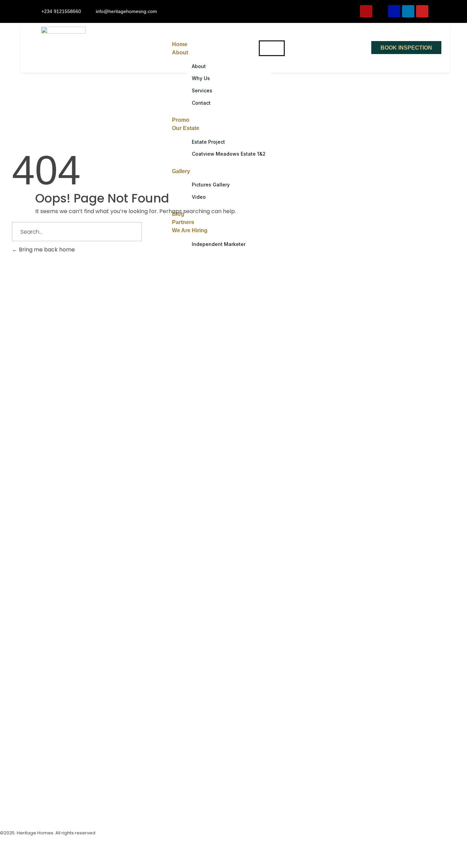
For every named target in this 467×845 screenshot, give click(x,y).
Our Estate (185, 128)
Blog (178, 214)
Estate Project (208, 142)
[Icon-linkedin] (59, 811)
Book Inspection (406, 48)
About (180, 52)
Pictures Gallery (211, 184)
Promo (180, 120)
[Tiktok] (380, 11)
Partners (183, 222)
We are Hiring (190, 230)
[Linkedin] (408, 11)
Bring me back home (46, 250)
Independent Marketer (218, 244)
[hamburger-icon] (272, 48)
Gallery (181, 171)
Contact (201, 103)
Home (179, 44)
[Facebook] (394, 11)
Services (202, 90)
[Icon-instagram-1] (8, 811)
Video (199, 197)
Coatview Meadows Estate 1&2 (229, 154)
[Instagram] (366, 11)
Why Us (201, 78)
